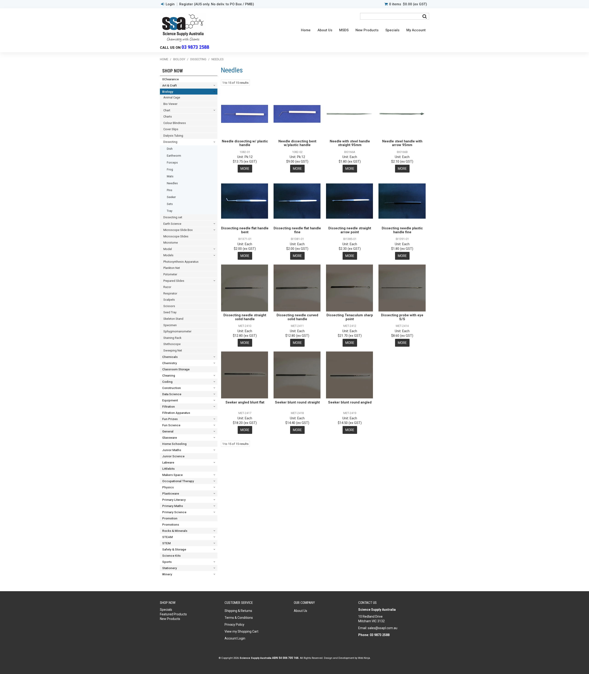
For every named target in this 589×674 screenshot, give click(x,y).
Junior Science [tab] (173, 456)
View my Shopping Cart (241, 631)
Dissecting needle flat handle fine (297, 230)
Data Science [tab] (171, 394)
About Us (325, 30)
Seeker (171, 197)
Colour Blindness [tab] (174, 123)
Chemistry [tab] (169, 363)
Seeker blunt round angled (350, 402)
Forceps (172, 162)
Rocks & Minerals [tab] (174, 531)
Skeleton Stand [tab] (173, 318)
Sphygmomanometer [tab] (177, 331)
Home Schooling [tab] (174, 444)
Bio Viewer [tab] (170, 104)
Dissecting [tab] (170, 142)
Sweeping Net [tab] (172, 350)
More (244, 168)
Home (306, 30)
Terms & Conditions (239, 617)
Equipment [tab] (170, 400)
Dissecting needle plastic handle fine (402, 230)
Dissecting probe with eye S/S (402, 317)
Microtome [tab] (170, 242)
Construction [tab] (171, 388)
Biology (179, 59)
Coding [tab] (167, 381)
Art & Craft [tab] (169, 85)
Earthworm (174, 155)
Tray (169, 211)
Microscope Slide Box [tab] (178, 230)
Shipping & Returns (238, 611)
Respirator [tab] (170, 293)
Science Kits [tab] (171, 555)
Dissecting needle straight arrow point (349, 230)
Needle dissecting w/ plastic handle (245, 143)
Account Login (235, 638)
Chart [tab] (166, 110)
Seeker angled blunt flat (244, 402)
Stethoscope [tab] (172, 344)
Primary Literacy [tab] (174, 499)
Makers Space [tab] (172, 475)
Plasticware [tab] (170, 493)
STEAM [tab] (167, 537)
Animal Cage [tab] (171, 97)
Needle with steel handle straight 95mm (350, 143)
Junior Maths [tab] (171, 450)
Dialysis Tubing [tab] (173, 135)
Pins (169, 190)
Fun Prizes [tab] (170, 419)
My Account (416, 30)
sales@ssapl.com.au (382, 628)
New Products (366, 30)
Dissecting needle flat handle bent (245, 230)
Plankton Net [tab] (171, 268)
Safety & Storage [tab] (174, 549)
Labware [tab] (168, 462)
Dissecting (198, 59)
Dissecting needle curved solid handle (297, 317)
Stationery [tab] (169, 568)
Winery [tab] (167, 574)
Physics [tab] (168, 487)
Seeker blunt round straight (297, 402)
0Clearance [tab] (170, 79)
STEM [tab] (166, 543)
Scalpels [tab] (169, 299)
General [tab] (167, 431)
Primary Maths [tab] (172, 506)
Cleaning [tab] (168, 375)
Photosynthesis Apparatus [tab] (181, 261)
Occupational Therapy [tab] (178, 481)
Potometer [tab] (170, 274)
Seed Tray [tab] (169, 312)
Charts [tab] (167, 116)
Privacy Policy (234, 624)
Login (170, 4)
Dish (170, 148)
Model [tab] (167, 249)
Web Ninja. (364, 658)
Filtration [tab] (168, 406)
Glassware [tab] (169, 437)
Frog (170, 169)
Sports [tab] (167, 562)
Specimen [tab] (170, 325)
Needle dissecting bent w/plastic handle (297, 143)
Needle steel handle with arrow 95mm (402, 143)
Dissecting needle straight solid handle (244, 317)
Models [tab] (168, 255)
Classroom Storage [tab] (176, 369)
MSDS (344, 30)
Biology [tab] (167, 91)
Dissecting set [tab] (172, 217)
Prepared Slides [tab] (173, 280)
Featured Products (173, 614)
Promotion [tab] (169, 518)
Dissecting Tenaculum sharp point (349, 317)
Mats (170, 176)
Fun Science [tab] (171, 425)
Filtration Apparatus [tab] (176, 413)
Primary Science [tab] (174, 512)
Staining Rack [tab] (172, 338)
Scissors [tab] (169, 306)
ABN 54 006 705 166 (285, 658)
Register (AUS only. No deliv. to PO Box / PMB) (216, 4)
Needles (172, 183)
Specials (392, 30)
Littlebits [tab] (168, 468)
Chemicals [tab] (170, 357)
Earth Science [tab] (172, 223)
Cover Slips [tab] (170, 129)
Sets (170, 204)
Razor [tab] (167, 287)
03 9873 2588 (195, 47)
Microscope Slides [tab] (175, 236)
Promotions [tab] (170, 524)
